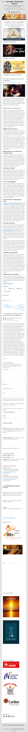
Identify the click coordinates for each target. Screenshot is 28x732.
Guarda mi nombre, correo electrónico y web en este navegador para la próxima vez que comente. (14, 399)
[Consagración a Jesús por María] (14, 67)
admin (12, 82)
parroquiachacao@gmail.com (9, 471)
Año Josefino (6, 300)
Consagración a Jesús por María (12, 75)
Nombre (5, 384)
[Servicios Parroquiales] (14, 34)
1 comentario (17, 82)
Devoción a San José (9, 58)
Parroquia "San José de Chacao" (18, 728)
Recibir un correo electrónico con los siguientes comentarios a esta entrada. (13, 404)
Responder (5, 358)
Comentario (6, 369)
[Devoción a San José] (14, 50)
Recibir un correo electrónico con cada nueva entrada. (13, 409)
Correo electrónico (7, 388)
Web (4, 393)
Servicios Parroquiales (9, 42)
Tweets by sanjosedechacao (9, 517)
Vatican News (10, 283)
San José (10, 300)
